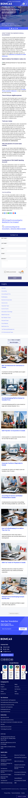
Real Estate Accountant (6, 726)
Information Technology (7, 311)
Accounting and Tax (10, 23)
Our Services (17, 689)
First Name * (4, 238)
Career (2, 691)
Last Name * (4, 243)
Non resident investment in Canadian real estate (11, 722)
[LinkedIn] (13, 28)
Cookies (23, 793)
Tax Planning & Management (8, 329)
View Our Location (7, 654)
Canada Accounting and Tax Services (6, 760)
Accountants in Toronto (19, 774)
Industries (17, 686)
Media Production (5, 314)
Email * (2, 248)
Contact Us (3, 693)
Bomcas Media (4, 757)
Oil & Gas (3, 724)
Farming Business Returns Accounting (9, 702)
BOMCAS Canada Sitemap (6, 782)
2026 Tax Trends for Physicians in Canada (13, 562)
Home (3, 23)
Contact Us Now (22, 796)
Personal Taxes (5, 320)
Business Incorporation (7, 299)
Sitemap (16, 693)
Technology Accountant (6, 729)
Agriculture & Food (5, 717)
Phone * (3, 253)
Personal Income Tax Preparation (8, 700)
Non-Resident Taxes (6, 317)
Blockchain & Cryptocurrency (7, 719)
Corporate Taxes (5, 305)
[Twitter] (11, 28)
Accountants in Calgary (6, 774)
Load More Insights (14, 613)
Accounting (4, 291)
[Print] (3, 213)
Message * (3, 258)
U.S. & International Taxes (7, 332)
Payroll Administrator (5, 711)
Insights (2, 686)
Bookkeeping (4, 297)
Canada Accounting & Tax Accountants (6, 764)
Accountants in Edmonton (20, 772)
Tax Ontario (3, 755)
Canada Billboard (18, 778)
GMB (15, 782)
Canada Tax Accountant (19, 764)
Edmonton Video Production (4, 777)
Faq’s (16, 691)
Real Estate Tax (5, 326)
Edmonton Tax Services (19, 755)
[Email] (17, 28)
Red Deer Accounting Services (19, 768)
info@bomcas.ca (7, 651)
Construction (4, 302)
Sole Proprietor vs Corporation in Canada (13, 430)
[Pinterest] (13, 213)
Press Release (5, 323)
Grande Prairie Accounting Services (6, 771)
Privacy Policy (7, 793)
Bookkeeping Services (5, 709)
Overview (4, 288)
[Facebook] (9, 28)
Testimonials (4, 689)
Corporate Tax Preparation (7, 707)
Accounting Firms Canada (20, 780)
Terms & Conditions (15, 793)
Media (16, 684)
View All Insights (14, 342)
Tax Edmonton (4, 768)
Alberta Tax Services (19, 761)
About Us (3, 684)
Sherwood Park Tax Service (20, 757)
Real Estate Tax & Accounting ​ (7, 704)
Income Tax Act (5, 308)
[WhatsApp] (15, 28)
